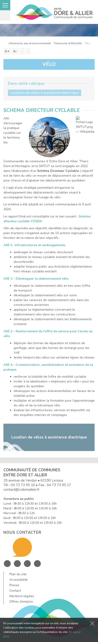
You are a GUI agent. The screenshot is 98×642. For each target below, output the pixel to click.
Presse (14, 585)
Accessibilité (18, 580)
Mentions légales (21, 596)
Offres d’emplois (21, 601)
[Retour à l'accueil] (4, 43)
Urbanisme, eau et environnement (30, 43)
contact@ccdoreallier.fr (21, 489)
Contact (15, 590)
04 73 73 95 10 (23, 484)
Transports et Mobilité (68, 43)
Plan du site (17, 574)
